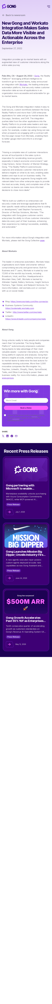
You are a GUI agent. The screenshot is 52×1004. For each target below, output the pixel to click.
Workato (23, 84)
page (42, 240)
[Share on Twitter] (3, 436)
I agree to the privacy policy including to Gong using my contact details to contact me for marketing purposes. (25, 417)
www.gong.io (8, 378)
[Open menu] (48, 6)
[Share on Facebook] (12, 436)
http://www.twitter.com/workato (27, 312)
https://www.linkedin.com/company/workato (25, 319)
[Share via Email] (16, 436)
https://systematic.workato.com (19, 308)
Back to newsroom (15, 15)
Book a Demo (26, 408)
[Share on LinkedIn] (7, 436)
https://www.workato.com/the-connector (29, 301)
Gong (36, 76)
